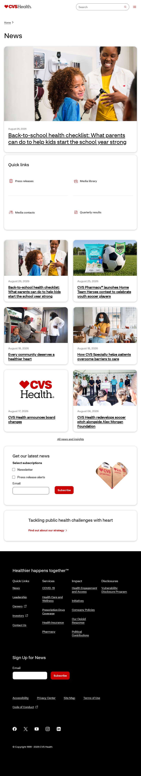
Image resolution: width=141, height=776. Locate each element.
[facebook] (15, 729)
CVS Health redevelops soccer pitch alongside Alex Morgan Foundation (101, 421)
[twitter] (26, 729)
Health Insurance (53, 622)
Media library (88, 181)
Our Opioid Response (79, 620)
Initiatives (78, 600)
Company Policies (83, 609)
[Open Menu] (133, 7)
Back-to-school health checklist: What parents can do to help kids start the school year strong (34, 291)
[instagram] (48, 729)
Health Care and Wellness (52, 598)
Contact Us (19, 625)
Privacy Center (46, 698)
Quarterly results (90, 212)
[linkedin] (59, 729)
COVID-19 (48, 588)
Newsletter (25, 469)
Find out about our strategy (46, 530)
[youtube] (37, 729)
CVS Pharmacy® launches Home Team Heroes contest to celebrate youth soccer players (104, 291)
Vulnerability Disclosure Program (114, 589)
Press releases (24, 181)
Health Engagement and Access (84, 589)
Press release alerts (31, 477)
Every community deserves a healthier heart (31, 356)
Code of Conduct (23, 707)
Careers (18, 606)
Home (7, 22)
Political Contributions (80, 633)
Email (16, 483)
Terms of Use (91, 698)
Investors (18, 615)
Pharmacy (48, 631)
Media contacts (25, 212)
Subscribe (64, 490)
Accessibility (21, 698)
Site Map (69, 698)
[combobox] (102, 6)
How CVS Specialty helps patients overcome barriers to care (104, 356)
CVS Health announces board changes (31, 419)
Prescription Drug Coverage (53, 611)
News (16, 588)
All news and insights (70, 439)
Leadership (20, 597)
